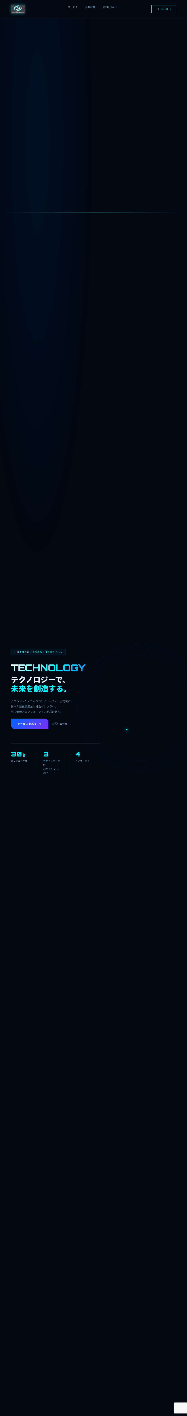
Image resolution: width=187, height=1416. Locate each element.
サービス (73, 7)
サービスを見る (27, 723)
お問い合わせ (110, 7)
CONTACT (163, 9)
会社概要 (90, 7)
